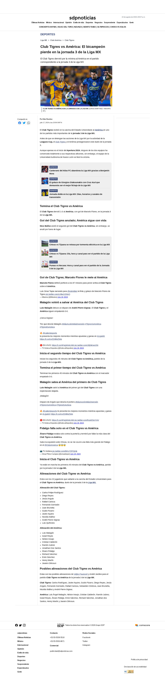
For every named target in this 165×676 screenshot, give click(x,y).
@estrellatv (72, 291)
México (49, 22)
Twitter (85, 641)
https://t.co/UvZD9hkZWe (51, 339)
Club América (55, 40)
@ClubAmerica (51, 445)
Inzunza (78, 27)
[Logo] (82, 18)
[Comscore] (142, 625)
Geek (131, 22)
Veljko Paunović (81, 574)
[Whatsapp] (28, 123)
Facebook (86, 637)
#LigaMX (101, 336)
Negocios (98, 22)
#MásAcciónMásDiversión (73, 324)
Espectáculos (122, 22)
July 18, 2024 (63, 297)
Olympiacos (103, 27)
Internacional (58, 22)
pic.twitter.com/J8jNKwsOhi (86, 345)
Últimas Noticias (37, 22)
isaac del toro (65, 27)
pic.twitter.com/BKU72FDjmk (64, 451)
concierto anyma (47, 27)
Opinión (68, 22)
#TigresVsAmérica (93, 324)
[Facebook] (19, 123)
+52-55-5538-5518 (57, 637)
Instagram (86, 645)
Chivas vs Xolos (118, 27)
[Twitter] (24, 123)
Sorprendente (109, 22)
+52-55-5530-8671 (57, 641)
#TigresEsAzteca (47, 327)
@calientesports (50, 333)
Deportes (89, 22)
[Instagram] (24, 625)
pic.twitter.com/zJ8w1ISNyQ (58, 294)
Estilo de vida (78, 22)
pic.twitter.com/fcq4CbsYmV (86, 420)
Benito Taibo (89, 27)
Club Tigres (69, 40)
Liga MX (43, 40)
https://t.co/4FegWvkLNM (63, 345)
